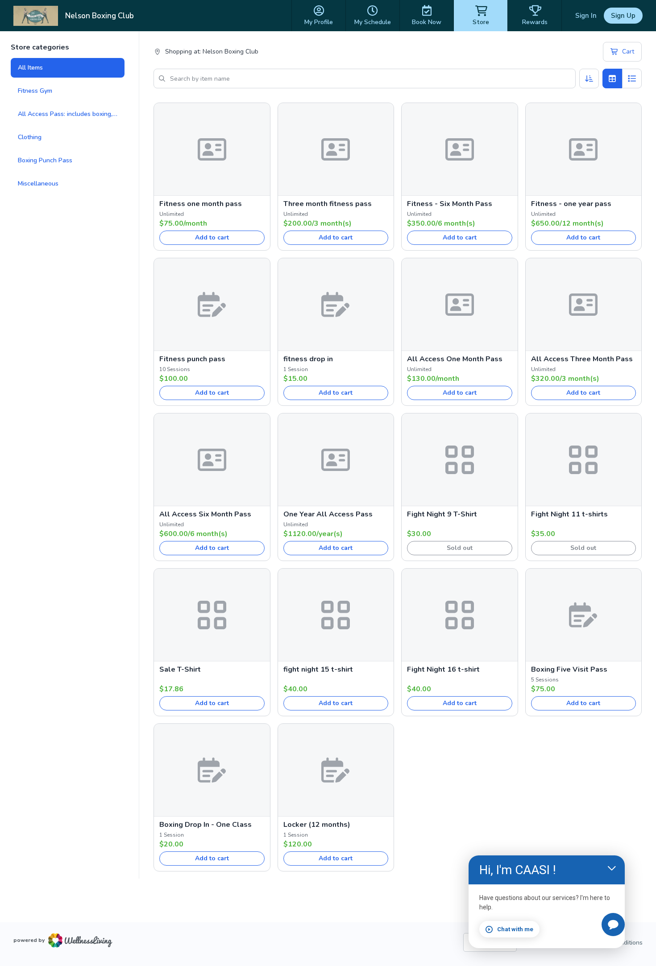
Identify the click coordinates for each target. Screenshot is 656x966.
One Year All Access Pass (328, 514)
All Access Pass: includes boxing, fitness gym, (71, 114)
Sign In (586, 15)
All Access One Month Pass (454, 359)
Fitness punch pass (192, 359)
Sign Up (623, 15)
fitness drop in (308, 359)
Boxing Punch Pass (45, 160)
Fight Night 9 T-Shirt (442, 514)
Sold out (460, 548)
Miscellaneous (38, 183)
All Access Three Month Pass (582, 359)
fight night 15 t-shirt (318, 669)
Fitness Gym (35, 91)
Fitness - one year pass (571, 203)
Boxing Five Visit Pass (569, 669)
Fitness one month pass (200, 203)
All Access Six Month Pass (205, 514)
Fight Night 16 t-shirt (443, 669)
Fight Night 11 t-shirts (569, 514)
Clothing (30, 137)
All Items (30, 67)
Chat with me (515, 929)
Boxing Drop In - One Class (205, 824)
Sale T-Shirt (180, 669)
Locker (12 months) (316, 824)
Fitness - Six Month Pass (449, 203)
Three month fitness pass (327, 203)
